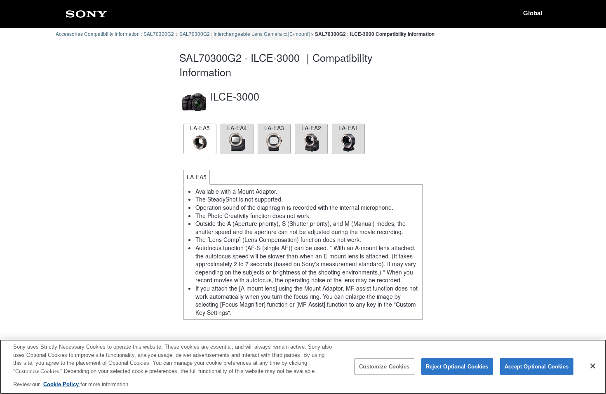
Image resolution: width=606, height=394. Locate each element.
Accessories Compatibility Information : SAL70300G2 (115, 33)
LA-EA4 (237, 128)
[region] (303, 367)
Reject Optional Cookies (457, 367)
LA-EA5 (200, 128)
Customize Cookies (384, 367)
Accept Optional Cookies (537, 367)
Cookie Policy (61, 384)
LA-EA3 (274, 128)
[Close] (593, 366)
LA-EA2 (311, 128)
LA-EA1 (348, 128)
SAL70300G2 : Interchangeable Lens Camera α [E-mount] (244, 33)
